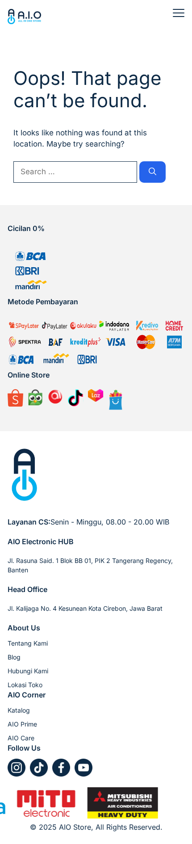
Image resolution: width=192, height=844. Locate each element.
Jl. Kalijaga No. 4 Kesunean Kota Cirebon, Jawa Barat (85, 608)
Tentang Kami (28, 643)
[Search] (152, 172)
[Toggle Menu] (178, 13)
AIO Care (21, 738)
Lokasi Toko (25, 685)
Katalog (19, 710)
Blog (14, 657)
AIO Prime (22, 724)
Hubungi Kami (28, 671)
